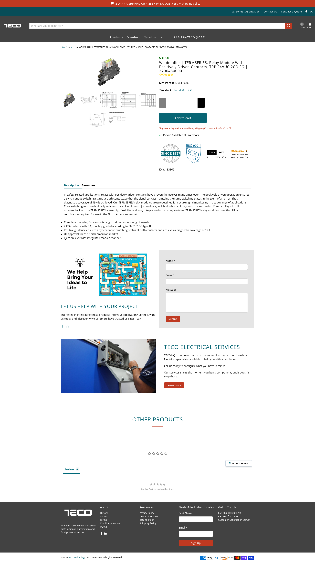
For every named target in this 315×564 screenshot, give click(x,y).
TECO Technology (76, 557)
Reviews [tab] (69, 469)
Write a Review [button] (240, 463)
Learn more (174, 385)
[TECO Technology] (13, 25)
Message (171, 289)
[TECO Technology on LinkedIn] (311, 11)
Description (71, 185)
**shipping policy (189, 3)
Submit (172, 319)
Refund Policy (146, 519)
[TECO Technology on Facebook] (306, 11)
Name (170, 261)
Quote (103, 526)
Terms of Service (148, 516)
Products (117, 37)
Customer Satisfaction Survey (234, 519)
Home (64, 47)
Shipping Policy (147, 523)
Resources (88, 185)
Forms (103, 519)
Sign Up (196, 543)
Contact (104, 516)
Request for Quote (228, 516)
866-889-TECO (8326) (190, 37)
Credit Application (110, 523)
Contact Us (270, 11)
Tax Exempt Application (245, 11)
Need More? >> (183, 90)
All (72, 47)
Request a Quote (291, 11)
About (165, 37)
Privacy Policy (146, 512)
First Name (185, 513)
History (104, 512)
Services (150, 37)
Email (170, 275)
